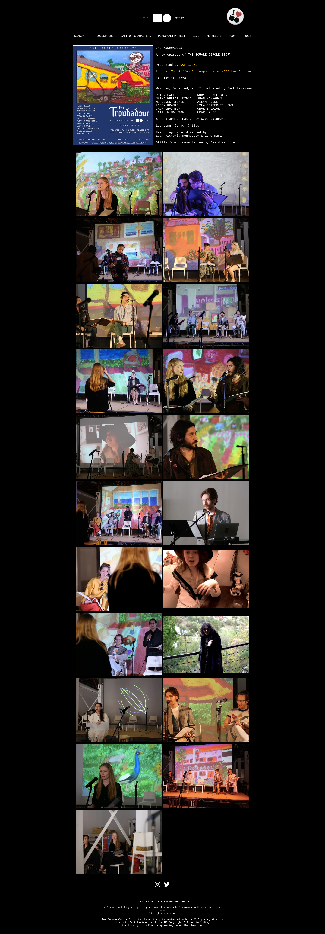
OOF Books (188, 65)
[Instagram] (157, 884)
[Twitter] (166, 884)
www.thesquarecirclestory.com (175, 907)
